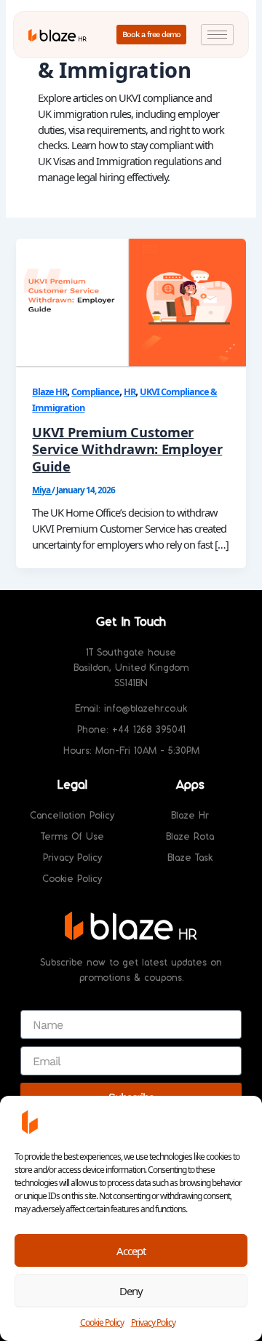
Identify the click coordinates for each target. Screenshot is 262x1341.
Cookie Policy (102, 1322)
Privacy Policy (153, 1322)
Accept (131, 1250)
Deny (131, 1291)
